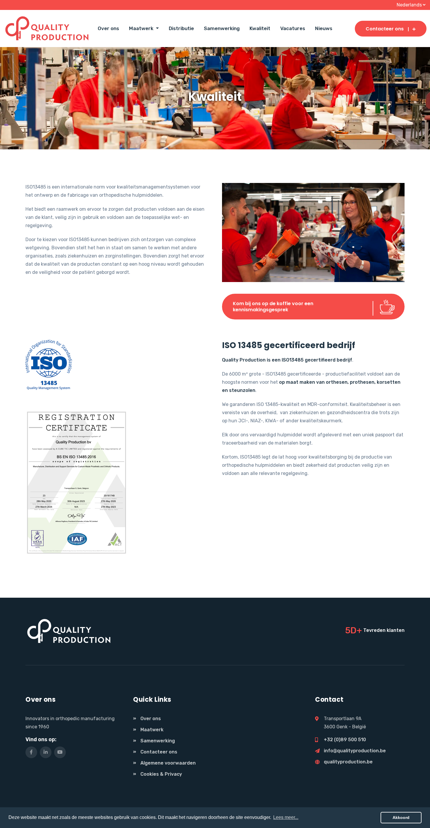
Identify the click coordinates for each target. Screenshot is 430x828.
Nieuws (323, 28)
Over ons (108, 28)
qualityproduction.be (348, 762)
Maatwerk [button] (141, 28)
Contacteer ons (385, 28)
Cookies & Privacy (161, 774)
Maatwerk (152, 729)
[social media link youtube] (60, 752)
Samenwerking (222, 28)
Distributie (181, 28)
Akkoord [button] (401, 817)
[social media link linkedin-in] (45, 752)
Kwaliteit (260, 28)
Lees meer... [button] (285, 817)
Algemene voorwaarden (168, 763)
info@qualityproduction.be (355, 750)
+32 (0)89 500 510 (345, 739)
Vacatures (292, 28)
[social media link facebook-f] (31, 752)
